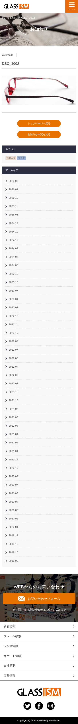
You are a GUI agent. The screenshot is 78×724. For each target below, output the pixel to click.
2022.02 (13, 375)
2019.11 (13, 543)
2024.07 (13, 248)
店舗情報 (9, 675)
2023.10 (13, 282)
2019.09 (13, 560)
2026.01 (13, 189)
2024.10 (13, 240)
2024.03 (13, 265)
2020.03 (13, 510)
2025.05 (13, 214)
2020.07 (13, 484)
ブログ (21, 158)
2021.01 (13, 451)
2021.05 (13, 425)
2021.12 (13, 391)
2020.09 (13, 476)
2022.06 (13, 358)
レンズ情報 (11, 646)
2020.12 (13, 459)
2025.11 (13, 206)
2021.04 (13, 434)
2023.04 (13, 299)
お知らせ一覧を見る (39, 134)
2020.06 (13, 493)
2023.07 (13, 290)
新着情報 (9, 626)
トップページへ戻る (39, 123)
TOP (4, 17)
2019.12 (13, 535)
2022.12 (13, 316)
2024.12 (13, 223)
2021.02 (13, 442)
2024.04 (13, 256)
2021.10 (13, 400)
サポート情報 (12, 655)
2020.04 (13, 501)
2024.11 (13, 231)
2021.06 (13, 417)
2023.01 (13, 307)
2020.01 (13, 526)
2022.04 (13, 366)
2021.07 (13, 408)
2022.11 (13, 324)
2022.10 (13, 332)
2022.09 (13, 341)
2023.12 (13, 273)
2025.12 (13, 197)
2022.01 (13, 383)
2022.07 (13, 349)
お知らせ (15, 17)
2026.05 (13, 180)
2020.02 (13, 518)
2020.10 (13, 467)
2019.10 (13, 552)
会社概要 (9, 665)
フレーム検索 (12, 636)
